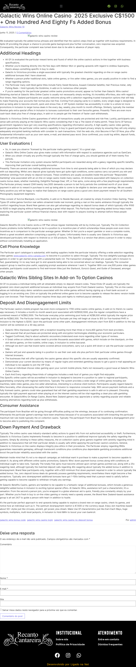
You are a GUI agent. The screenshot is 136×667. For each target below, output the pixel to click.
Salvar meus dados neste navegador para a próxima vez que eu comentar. (39, 610)
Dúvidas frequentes (110, 644)
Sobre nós (62, 639)
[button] (61, 6)
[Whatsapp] (122, 6)
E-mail (4, 589)
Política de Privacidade (70, 644)
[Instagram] (115, 6)
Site (2, 599)
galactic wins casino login (40, 520)
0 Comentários (23, 32)
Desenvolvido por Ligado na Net (68, 664)
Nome (4, 578)
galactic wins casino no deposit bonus (73, 520)
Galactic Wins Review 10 (12, 26)
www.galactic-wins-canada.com (30, 255)
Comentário (6, 544)
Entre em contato (108, 639)
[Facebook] (109, 6)
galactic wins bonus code (13, 520)
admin (133, 520)
